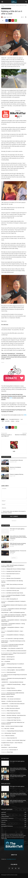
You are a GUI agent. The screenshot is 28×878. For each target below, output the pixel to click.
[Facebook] (6, 20)
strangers (12, 421)
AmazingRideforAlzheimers (14, 419)
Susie (2, 708)
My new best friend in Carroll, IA (13, 573)
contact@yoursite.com (11, 859)
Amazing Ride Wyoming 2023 (9, 5)
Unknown (3, 656)
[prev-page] (2, 481)
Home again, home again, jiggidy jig (17, 528)
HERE (11, 397)
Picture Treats (10, 752)
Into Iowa (8, 576)
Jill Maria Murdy (4, 640)
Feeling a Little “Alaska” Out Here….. (14, 720)
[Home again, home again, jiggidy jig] (5, 531)
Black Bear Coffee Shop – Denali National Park (16, 715)
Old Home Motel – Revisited (10, 733)
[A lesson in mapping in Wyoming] (5, 476)
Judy (5, 17)
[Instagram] (12, 868)
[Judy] (2, 17)
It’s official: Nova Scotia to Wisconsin (14, 701)
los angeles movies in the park (7, 742)
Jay (2, 745)
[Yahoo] (19, 868)
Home (2, 5)
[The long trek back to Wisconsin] (5, 462)
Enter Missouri (7, 745)
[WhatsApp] (15, 20)
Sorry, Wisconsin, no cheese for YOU (15, 648)
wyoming (17, 421)
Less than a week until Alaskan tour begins (14, 726)
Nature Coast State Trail (12, 738)
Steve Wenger (4, 648)
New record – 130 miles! (9, 728)
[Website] (15, 868)
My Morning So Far (11, 656)
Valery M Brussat (4, 612)
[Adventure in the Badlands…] (5, 469)
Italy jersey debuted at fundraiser (16, 682)
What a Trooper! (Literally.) (12, 706)
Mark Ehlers (3, 699)
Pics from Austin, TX (14, 749)
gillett (3, 421)
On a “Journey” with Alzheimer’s (14, 699)
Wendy (2, 726)
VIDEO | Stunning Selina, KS (12, 599)
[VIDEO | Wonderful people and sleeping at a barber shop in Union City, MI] (5, 545)
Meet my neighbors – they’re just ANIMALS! (16, 669)
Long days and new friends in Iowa (13, 571)
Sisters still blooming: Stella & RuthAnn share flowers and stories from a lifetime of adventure (18, 537)
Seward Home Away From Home (13, 713)
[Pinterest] (12, 20)
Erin (2, 661)
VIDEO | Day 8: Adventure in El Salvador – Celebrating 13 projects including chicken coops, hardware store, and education (13, 616)
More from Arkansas (13, 747)
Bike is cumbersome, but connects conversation (16, 650)
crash (22, 419)
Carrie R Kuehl (4, 623)
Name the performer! (11, 672)
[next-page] (4, 481)
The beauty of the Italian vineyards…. (14, 667)
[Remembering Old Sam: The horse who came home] (5, 553)
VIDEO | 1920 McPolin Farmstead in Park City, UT (16, 588)
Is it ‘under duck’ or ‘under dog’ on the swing (14, 638)
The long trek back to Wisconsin (16, 460)
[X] (9, 20)
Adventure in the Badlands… (21, 434)
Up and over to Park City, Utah (13, 590)
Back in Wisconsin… (19, 742)
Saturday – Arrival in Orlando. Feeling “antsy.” (16, 740)
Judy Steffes (7, 421)
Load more (14, 557)
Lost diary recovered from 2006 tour (14, 690)
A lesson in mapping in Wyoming (16, 474)
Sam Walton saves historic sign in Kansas (15, 592)
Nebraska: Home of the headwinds (13, 578)
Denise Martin (4, 747)
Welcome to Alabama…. (10, 735)
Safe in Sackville (10, 696)
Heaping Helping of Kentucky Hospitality (15, 730)
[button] (2, 2)
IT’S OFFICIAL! (7, 661)
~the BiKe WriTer (4, 682)
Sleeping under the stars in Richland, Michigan (16, 569)
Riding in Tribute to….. (11, 688)
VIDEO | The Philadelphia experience (17, 612)
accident (6, 419)
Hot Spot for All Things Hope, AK (13, 717)
